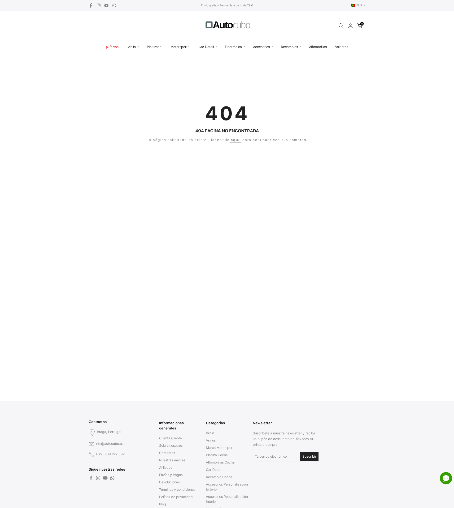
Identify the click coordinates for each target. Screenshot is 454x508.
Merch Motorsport (220, 448)
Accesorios (261, 47)
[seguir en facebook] (91, 5)
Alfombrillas (318, 47)
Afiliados (165, 467)
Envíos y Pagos (171, 475)
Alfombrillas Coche (220, 462)
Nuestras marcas (172, 460)
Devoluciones (169, 482)
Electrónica (233, 47)
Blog (162, 504)
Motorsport (179, 47)
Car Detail (206, 47)
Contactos (167, 453)
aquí (235, 140)
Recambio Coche (219, 477)
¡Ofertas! (112, 47)
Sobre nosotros (171, 445)
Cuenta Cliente (170, 438)
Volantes (341, 47)
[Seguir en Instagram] (98, 5)
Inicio (210, 433)
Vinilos (211, 440)
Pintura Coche (217, 455)
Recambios (289, 47)
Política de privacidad (176, 497)
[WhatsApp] (114, 5)
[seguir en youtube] (106, 5)
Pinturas (153, 47)
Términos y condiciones (177, 489)
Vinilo (132, 47)
